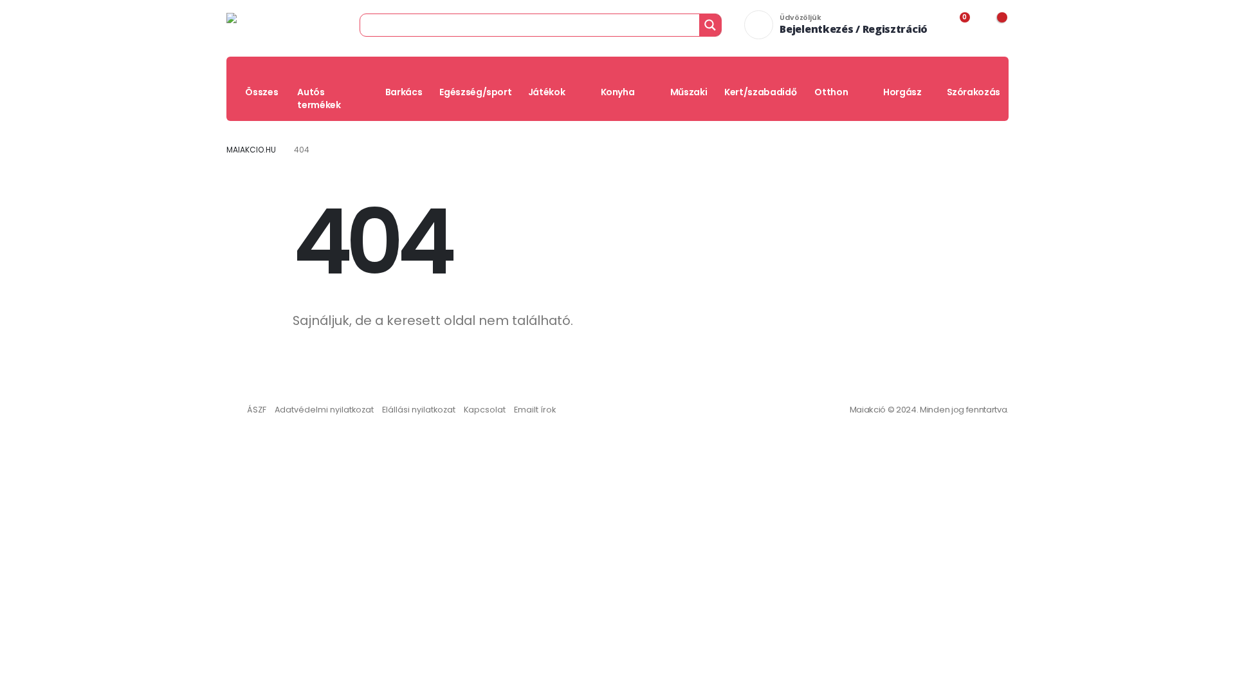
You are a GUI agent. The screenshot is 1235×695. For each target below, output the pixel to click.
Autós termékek (318, 98)
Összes (261, 92)
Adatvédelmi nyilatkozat (324, 409)
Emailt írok (535, 409)
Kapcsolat (485, 409)
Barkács (404, 92)
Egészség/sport (475, 92)
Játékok (546, 92)
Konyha (618, 92)
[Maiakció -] (269, 25)
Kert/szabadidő (760, 92)
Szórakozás (974, 92)
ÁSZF (256, 409)
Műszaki (689, 92)
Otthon (831, 92)
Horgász (902, 92)
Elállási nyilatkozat (418, 409)
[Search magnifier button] (710, 25)
